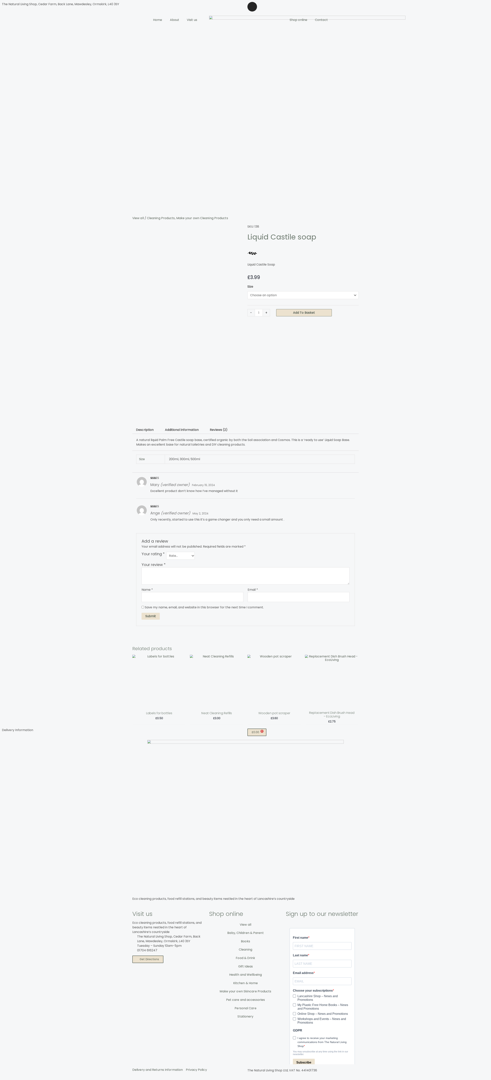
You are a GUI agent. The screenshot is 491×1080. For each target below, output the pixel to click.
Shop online (298, 20)
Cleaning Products (161, 218)
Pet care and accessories (245, 1000)
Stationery (245, 1016)
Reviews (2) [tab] (218, 430)
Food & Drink (245, 958)
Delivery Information (17, 730)
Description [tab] (145, 430)
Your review (154, 564)
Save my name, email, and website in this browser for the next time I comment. (204, 607)
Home (157, 20)
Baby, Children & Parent (245, 933)
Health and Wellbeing (245, 974)
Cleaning (245, 949)
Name (147, 589)
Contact (321, 20)
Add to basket (304, 312)
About (174, 20)
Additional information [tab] (182, 430)
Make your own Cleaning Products (202, 218)
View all (138, 218)
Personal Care (245, 1008)
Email (253, 589)
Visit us (192, 20)
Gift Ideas (245, 966)
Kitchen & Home (245, 983)
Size (250, 286)
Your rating (153, 554)
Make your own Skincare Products (245, 991)
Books (245, 941)
